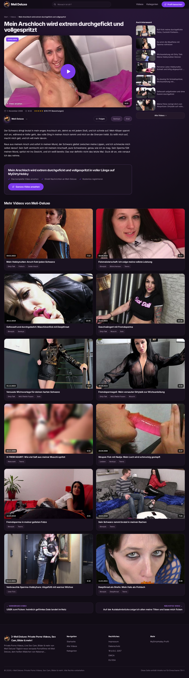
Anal (128, 119)
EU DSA (112, 660)
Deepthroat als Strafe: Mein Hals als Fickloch (121, 587)
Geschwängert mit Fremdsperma (115, 327)
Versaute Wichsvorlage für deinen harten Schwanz (33, 392)
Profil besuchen (176, 5)
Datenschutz (114, 646)
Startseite (71, 641)
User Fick (11, 592)
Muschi (113, 331)
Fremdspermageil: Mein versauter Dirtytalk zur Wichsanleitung (131, 392)
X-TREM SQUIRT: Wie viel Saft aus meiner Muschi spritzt (35, 457)
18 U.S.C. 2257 (115, 651)
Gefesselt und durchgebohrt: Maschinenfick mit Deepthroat (37, 327)
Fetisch (22, 266)
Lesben (103, 461)
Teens (126, 266)
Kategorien (152, 4)
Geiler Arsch (33, 266)
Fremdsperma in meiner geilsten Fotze (26, 522)
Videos (139, 4)
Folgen (101, 119)
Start (6, 17)
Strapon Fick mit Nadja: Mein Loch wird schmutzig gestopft (129, 457)
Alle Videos (160, 115)
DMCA (111, 655)
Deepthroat (114, 592)
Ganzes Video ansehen (30, 188)
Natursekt (12, 461)
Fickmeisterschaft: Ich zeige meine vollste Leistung (125, 262)
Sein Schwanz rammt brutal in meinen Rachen (122, 522)
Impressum (114, 641)
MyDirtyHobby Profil (167, 641)
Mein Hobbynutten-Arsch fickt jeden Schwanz (30, 262)
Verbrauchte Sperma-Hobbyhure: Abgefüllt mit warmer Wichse (39, 587)
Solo (122, 331)
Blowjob (103, 266)
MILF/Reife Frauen (26, 396)
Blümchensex (115, 266)
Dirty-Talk (11, 266)
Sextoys (116, 119)
